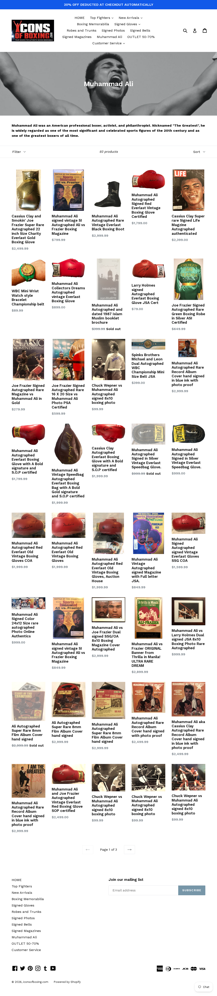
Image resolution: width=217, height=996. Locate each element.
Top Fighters (102, 17)
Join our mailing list (125, 879)
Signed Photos (113, 30)
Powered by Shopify (67, 981)
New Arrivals (132, 17)
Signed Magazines (77, 37)
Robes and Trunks (81, 30)
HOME (80, 18)
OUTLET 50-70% (141, 37)
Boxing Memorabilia (93, 24)
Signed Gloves (128, 24)
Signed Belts (140, 30)
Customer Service (109, 43)
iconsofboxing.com (35, 981)
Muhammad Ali (109, 37)
